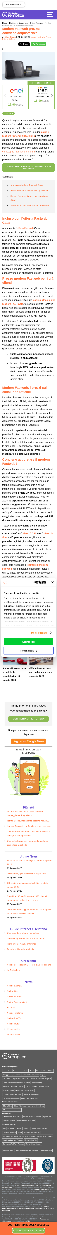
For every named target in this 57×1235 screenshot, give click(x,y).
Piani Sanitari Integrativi (30, 1075)
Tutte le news (13, 1034)
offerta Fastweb (25, 228)
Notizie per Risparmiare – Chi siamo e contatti (29, 965)
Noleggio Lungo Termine (11, 1075)
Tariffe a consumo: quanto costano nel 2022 (28, 821)
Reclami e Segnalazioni (11, 1098)
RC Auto (11, 1007)
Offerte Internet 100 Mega (12, 1117)
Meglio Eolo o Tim (30, 1140)
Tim (4, 1128)
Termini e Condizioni (10, 1086)
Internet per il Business (36, 1106)
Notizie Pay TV (14, 1018)
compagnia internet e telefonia (18, 151)
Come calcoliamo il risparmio (13, 1082)
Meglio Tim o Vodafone (27, 1136)
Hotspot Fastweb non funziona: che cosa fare (29, 826)
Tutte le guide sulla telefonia (20, 949)
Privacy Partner (8, 1090)
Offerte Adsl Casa (20, 1106)
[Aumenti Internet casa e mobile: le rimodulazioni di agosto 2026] (15, 657)
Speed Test (47, 1117)
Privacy (21, 1086)
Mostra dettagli (39, 632)
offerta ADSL (29, 533)
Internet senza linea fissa (26, 1120)
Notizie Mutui (13, 1024)
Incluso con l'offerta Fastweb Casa (26, 185)
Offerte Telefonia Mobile (44, 1071)
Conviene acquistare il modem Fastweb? (29, 205)
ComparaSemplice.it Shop (12, 1094)
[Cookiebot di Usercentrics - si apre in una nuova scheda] (34, 582)
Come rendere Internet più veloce (23, 933)
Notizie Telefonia (15, 1013)
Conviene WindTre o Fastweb (13, 1144)
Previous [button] (5, 96)
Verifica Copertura (9, 1120)
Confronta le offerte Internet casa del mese (28, 167)
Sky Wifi (6, 1132)
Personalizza (27, 650)
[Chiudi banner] (52, 582)
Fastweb (19, 1128)
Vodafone (10, 1128)
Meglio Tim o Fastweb (45, 1136)
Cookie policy (44, 1086)
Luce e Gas (7, 1071)
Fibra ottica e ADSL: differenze (21, 944)
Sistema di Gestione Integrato (40, 1079)
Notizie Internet (14, 996)
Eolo (39, 1128)
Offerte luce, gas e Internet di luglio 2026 (26, 873)
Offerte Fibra (7, 1106)
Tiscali (33, 1128)
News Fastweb (38, 37)
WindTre (26, 1128)
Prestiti (32, 1071)
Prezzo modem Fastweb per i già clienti (29, 190)
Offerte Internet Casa (10, 1102)
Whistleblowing (37, 1082)
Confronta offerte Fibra (28, 1230)
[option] (15, 97)
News (23, 1098)
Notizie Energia (14, 986)
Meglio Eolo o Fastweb (33, 1144)
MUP (46, 1206)
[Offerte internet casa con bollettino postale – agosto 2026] (41, 657)
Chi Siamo (6, 1079)
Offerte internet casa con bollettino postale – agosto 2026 (40, 672)
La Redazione (13, 970)
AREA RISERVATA (14, 5)
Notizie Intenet (8, 1150)
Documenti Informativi (34, 1208)
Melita (20, 1132)
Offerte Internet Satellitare (32, 1117)
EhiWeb (13, 1132)
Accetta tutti (28, 641)
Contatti (27, 1082)
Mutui (26, 1071)
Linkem (44, 1128)
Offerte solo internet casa (12, 1110)
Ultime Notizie (13, 1029)
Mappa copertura (46, 1150)
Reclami (22, 1208)
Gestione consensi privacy (25, 1090)
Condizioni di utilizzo (9, 1208)
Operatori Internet (8, 1124)
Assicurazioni (17, 1071)
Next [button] (52, 96)
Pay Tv (42, 1075)
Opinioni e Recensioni (30, 1094)
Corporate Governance (20, 1079)
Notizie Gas (12, 991)
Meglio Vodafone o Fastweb (13, 1140)
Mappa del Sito (32, 1098)
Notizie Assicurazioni (17, 1002)
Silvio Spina (10, 37)
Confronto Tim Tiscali (10, 1136)
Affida (28, 1221)
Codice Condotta (32, 1086)
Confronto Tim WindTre (32, 1132)
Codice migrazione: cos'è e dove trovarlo (26, 938)
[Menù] (51, 14)
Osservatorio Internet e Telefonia (26, 1150)
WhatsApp (40, 44)
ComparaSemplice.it (9, 1066)
